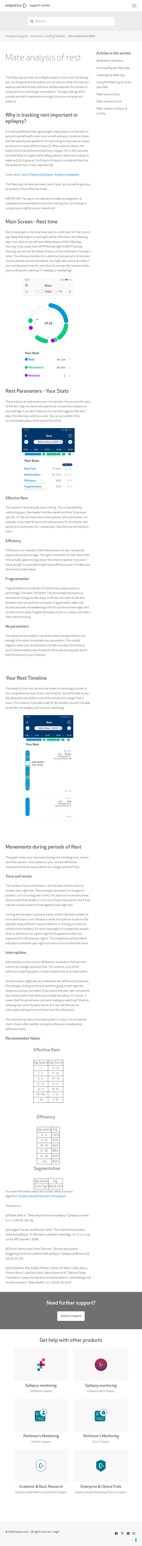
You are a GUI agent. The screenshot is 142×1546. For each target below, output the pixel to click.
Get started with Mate (81, 36)
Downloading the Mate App (113, 68)
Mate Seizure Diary (108, 94)
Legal (56, 1532)
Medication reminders (109, 60)
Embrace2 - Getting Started (48, 36)
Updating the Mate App (110, 75)
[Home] (16, 5)
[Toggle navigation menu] (134, 6)
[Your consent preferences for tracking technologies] (136, 1540)
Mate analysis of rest (109, 101)
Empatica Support (17, 36)
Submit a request (71, 1316)
